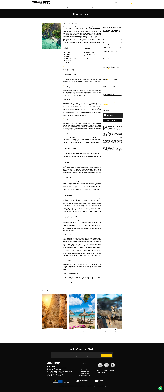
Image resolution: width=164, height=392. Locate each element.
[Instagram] (105, 167)
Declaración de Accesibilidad (85, 375)
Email (104, 86)
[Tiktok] (111, 167)
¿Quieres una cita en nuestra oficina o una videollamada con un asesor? (112, 93)
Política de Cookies (85, 369)
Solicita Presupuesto (108, 7)
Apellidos (115, 79)
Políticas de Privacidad (108, 101)
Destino (105, 38)
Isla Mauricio (82, 332)
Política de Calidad (85, 373)
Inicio (52, 7)
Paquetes (93, 7)
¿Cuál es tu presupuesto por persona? (111, 58)
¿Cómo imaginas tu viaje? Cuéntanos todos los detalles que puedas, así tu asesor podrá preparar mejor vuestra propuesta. (111, 66)
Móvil (114, 86)
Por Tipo (66, 7)
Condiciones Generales (85, 371)
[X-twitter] (120, 167)
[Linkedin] (114, 167)
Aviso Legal (85, 367)
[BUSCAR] (130, 2)
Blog (99, 7)
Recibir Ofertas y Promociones (110, 107)
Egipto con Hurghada (55, 332)
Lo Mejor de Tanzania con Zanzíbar (109, 332)
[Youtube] (117, 167)
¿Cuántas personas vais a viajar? (110, 51)
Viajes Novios (75, 7)
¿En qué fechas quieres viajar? (109, 44)
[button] (160, 388)
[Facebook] (108, 167)
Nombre (105, 79)
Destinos (58, 7)
